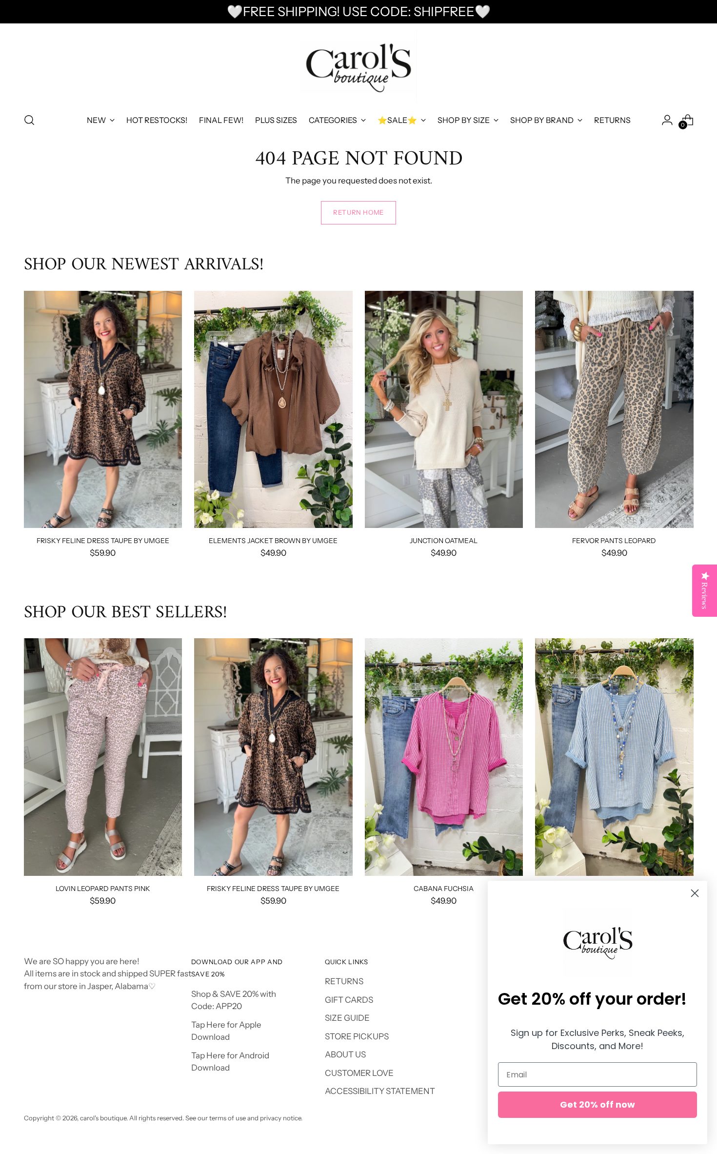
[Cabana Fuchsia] (444, 757)
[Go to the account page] (667, 120)
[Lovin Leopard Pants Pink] (103, 757)
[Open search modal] (29, 120)
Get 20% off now (597, 1104)
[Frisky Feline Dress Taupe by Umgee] (103, 409)
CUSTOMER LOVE (359, 1073)
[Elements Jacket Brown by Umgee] (273, 409)
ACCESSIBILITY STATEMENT (380, 1091)
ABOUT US (345, 1054)
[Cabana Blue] (614, 757)
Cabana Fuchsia (444, 888)
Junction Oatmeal (444, 540)
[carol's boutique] (358, 66)
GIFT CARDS (349, 1000)
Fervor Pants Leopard (614, 540)
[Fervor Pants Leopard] (614, 409)
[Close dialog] (694, 893)
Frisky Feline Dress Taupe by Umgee (103, 540)
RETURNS (344, 981)
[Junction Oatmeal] (444, 409)
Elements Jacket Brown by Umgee (273, 540)
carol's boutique (103, 1118)
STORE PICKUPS (357, 1036)
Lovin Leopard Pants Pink (103, 888)
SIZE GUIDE (347, 1018)
